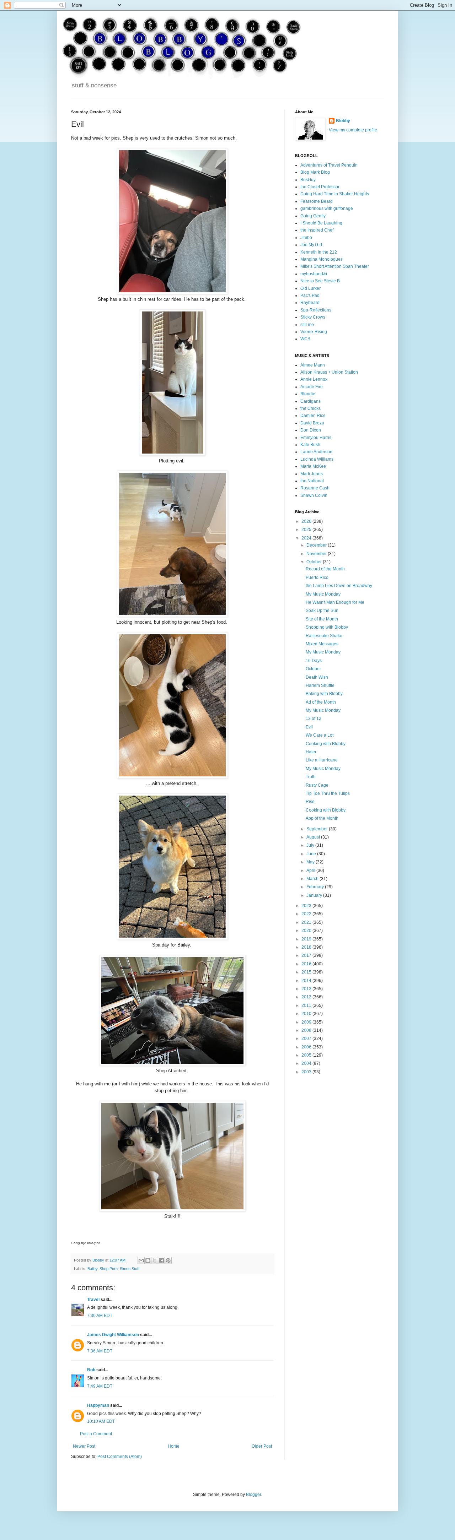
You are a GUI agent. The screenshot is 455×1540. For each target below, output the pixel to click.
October (314, 561)
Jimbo (306, 237)
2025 (306, 529)
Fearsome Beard (316, 201)
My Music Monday (323, 594)
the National (312, 480)
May (311, 862)
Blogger (253, 1494)
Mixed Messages (322, 643)
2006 (306, 1047)
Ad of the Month (321, 702)
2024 (306, 538)
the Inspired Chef (316, 230)
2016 (306, 963)
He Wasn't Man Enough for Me (335, 602)
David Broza (312, 423)
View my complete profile (353, 130)
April (311, 870)
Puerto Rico (317, 577)
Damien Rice (313, 415)
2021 (306, 922)
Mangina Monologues (321, 259)
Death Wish (317, 677)
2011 (306, 1005)
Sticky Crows (312, 317)
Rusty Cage (317, 785)
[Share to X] (154, 1260)
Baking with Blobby (324, 693)
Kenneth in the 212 (318, 252)
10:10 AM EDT (101, 1421)
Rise (310, 801)
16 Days (314, 660)
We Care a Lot (319, 735)
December (317, 545)
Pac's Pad (310, 295)
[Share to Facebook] (161, 1260)
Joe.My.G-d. (311, 244)
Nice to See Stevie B (320, 280)
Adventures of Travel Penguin (329, 165)
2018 (306, 947)
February (315, 886)
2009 (306, 1022)
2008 (306, 1030)
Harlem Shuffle (320, 685)
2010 (306, 1013)
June (311, 853)
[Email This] (141, 1260)
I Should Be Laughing (321, 223)
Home (174, 1446)
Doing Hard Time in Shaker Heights (334, 193)
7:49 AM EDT (99, 1386)
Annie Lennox (313, 379)
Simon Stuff (129, 1269)
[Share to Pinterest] (168, 1260)
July (310, 845)
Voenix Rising (313, 331)
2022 (306, 913)
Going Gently (313, 215)
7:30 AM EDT (99, 1315)
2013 (306, 988)
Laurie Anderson (316, 451)
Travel (93, 1299)
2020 (306, 930)
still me (307, 324)
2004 (306, 1063)
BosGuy (308, 179)
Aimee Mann (312, 365)
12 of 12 (313, 718)
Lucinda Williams (316, 459)
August (313, 837)
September (317, 828)
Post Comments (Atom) (119, 1456)
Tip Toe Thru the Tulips (328, 793)
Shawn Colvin (313, 495)
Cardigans (310, 401)
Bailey (92, 1269)
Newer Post (84, 1446)
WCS (305, 338)
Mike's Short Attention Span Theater (334, 266)
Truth (311, 776)
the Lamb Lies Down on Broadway (339, 585)
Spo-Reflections (315, 310)
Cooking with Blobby (326, 743)
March (313, 878)
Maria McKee (313, 466)
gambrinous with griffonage (326, 208)
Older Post (262, 1446)
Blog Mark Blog (315, 172)
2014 (306, 980)
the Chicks (310, 408)
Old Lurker (310, 288)
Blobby (343, 120)
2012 (306, 996)
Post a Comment (96, 1433)
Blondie (307, 393)
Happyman (98, 1405)
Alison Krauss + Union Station (329, 372)
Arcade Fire (311, 386)
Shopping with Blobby (327, 627)
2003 (306, 1071)
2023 (306, 905)
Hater (311, 751)
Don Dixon (310, 430)
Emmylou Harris (315, 437)
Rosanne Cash (315, 488)
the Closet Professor (319, 186)
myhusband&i (313, 273)
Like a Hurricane (322, 760)
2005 (306, 1055)
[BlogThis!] (147, 1260)
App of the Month (322, 818)
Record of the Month (325, 568)
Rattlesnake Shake (324, 635)
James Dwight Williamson (113, 1334)
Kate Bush (310, 444)
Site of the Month (322, 619)
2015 (306, 972)
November (317, 553)
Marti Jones (311, 473)
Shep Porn (109, 1269)
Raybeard (310, 302)
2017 (306, 955)
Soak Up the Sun (322, 610)
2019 (306, 939)
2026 (306, 521)
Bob (91, 1369)
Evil (309, 727)
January (314, 895)
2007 (306, 1038)
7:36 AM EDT (99, 1351)
